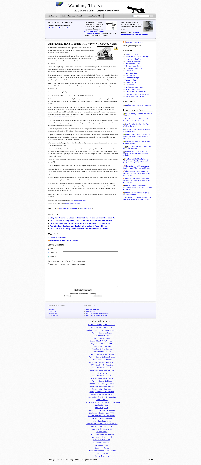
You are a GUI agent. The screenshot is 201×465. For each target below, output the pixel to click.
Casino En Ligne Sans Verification (101, 410)
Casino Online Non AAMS (102, 429)
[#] (93, 208)
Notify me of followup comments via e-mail (67, 264)
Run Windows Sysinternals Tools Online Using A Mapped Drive (78, 226)
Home (150, 460)
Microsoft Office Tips (133, 64)
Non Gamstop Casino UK (102, 368)
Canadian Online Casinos (101, 349)
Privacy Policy (53, 315)
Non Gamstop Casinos (102, 336)
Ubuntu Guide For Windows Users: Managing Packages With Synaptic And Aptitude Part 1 (137, 173)
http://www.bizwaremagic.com (72, 203)
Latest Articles (52, 16)
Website (53, 256)
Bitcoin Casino (102, 400)
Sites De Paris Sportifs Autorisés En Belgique (102, 402)
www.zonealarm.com (57, 117)
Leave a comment (58, 238)
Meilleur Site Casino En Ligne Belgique (101, 424)
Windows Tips (130, 75)
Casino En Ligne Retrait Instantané (102, 451)
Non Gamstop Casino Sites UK (102, 370)
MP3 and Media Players (133, 66)
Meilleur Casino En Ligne (134, 87)
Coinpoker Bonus (102, 448)
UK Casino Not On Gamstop (102, 365)
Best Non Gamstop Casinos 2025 (101, 325)
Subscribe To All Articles (134, 42)
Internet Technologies (68, 208)
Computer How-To (132, 54)
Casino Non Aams (101, 456)
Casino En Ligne (101, 405)
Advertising (53, 313)
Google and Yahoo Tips (133, 59)
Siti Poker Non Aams (101, 440)
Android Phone (131, 82)
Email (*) (53, 252)
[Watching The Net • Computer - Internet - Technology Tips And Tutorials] (100, 13)
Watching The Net (72, 460)
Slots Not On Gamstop (102, 352)
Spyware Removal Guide (79, 200)
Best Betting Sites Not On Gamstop (101, 397)
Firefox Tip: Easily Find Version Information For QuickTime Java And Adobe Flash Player (138, 187)
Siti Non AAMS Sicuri (101, 443)
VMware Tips (130, 71)
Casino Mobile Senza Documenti (101, 416)
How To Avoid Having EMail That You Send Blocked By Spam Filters (81, 221)
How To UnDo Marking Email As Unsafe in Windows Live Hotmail (79, 229)
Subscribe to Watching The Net (64, 240)
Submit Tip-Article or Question (72, 16)
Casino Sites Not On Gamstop (102, 341)
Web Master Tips (131, 73)
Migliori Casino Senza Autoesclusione (101, 330)
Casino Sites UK (101, 373)
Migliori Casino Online (133, 89)
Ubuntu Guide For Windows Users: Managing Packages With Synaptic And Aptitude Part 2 (137, 180)
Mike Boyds (86, 208)
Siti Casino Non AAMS (102, 453)
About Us (52, 309)
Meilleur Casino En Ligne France (102, 357)
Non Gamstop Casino (101, 338)
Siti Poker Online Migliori (102, 437)
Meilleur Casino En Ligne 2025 (101, 362)
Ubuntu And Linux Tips (134, 68)
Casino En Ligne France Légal (102, 354)
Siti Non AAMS (101, 432)
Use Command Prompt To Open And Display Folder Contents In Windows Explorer (136, 136)
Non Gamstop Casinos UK (101, 327)
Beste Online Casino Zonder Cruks (137, 94)
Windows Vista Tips (132, 78)
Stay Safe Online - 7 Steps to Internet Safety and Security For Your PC (82, 218)
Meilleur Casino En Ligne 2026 (101, 413)
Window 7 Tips (131, 80)
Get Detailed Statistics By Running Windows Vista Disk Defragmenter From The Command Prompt (137, 161)
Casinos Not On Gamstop (102, 360)
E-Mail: (67, 296)
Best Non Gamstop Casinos (135, 96)
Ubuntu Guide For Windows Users (97, 313)
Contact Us (52, 311)
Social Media (130, 85)
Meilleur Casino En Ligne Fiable (101, 384)
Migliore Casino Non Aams (101, 394)
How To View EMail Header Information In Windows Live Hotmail (80, 223)
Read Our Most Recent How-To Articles (138, 105)
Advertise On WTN (94, 16)
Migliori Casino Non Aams (101, 344)
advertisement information (59, 28)
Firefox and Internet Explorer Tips (137, 56)
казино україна (101, 408)
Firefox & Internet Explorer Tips (96, 315)
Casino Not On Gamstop (101, 346)
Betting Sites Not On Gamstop (136, 92)
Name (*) (53, 249)
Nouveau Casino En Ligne (101, 426)
